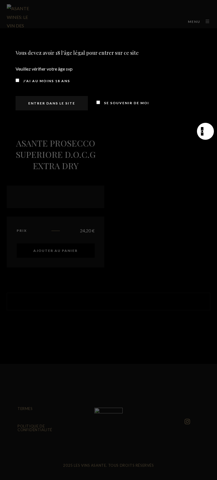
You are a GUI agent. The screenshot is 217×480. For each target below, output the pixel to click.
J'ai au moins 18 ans (46, 81)
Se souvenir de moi (126, 103)
